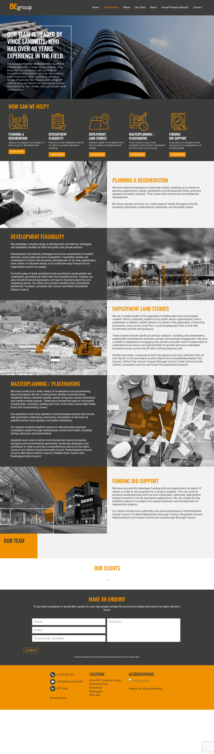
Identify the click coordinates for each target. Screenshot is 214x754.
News (153, 7)
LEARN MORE (16, 151)
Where (126, 7)
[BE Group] (21, 9)
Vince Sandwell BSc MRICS (125, 546)
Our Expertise (111, 7)
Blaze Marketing (152, 688)
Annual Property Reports (174, 7)
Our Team (140, 7)
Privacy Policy (58, 698)
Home (95, 7)
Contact (197, 7)
